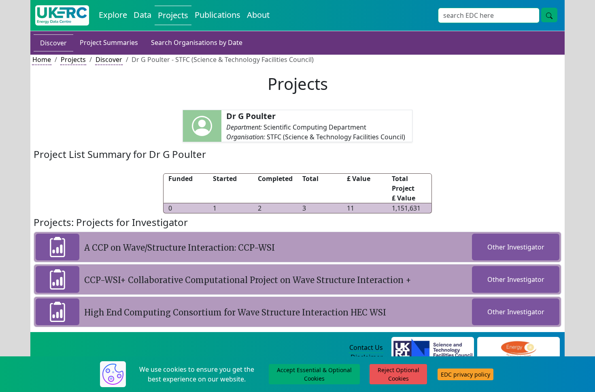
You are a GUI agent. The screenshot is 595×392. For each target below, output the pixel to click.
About (258, 14)
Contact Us (366, 347)
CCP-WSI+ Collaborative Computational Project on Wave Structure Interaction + (247, 280)
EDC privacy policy (465, 374)
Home (41, 59)
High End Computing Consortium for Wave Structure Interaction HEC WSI (235, 312)
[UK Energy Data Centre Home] (62, 15)
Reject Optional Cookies (398, 374)
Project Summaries (109, 42)
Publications (217, 14)
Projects (173, 15)
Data (142, 14)
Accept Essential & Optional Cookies (314, 374)
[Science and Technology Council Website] (432, 347)
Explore (113, 14)
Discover (53, 42)
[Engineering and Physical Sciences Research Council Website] (518, 347)
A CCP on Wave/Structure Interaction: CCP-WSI (179, 248)
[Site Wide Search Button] (549, 15)
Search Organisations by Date (196, 42)
